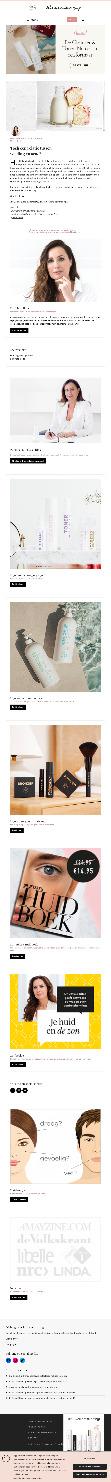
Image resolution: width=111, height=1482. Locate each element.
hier (72, 168)
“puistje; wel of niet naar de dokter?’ (27, 210)
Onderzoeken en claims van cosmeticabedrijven (53, 230)
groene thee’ (17, 217)
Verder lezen (19, 330)
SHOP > (71, 19)
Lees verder (18, 1297)
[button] (102, 1416)
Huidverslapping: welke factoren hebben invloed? (43, 1376)
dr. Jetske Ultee (34, 138)
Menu (34, 20)
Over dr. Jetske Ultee (40, 1421)
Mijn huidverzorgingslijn (42, 1432)
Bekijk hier (18, 584)
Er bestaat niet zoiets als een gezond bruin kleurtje (53, 232)
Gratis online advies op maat (28, 461)
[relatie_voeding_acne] (55, 106)
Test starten (19, 1199)
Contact (33, 1438)
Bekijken (17, 830)
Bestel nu (17, 956)
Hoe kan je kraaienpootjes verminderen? (46, 1381)
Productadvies (36, 1427)
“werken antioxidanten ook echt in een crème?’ (32, 214)
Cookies (58, 1444)
